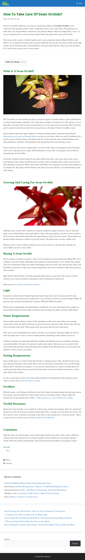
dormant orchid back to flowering (41, 417)
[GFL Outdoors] (5, 3)
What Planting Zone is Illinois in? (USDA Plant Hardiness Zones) (43, 486)
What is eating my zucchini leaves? (24, 496)
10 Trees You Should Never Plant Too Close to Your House (27, 521)
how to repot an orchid (31, 380)
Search (7, 539)
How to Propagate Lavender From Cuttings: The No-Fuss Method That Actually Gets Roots (39, 524)
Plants (8, 460)
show (23, 62)
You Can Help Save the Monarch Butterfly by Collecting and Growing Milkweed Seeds (38, 518)
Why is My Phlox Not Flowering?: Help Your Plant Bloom (44, 490)
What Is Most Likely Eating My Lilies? (36, 483)
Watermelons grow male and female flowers (20, 136)
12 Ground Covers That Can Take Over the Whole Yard (25, 514)
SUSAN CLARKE (11, 483)
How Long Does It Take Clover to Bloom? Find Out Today (36, 493)
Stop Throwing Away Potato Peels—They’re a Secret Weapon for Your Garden (34, 511)
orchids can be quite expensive (28, 284)
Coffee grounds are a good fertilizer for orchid (54, 397)
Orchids (9, 463)
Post (8, 450)
